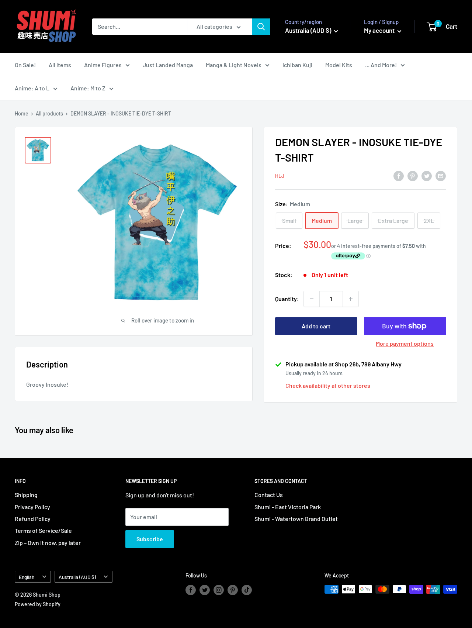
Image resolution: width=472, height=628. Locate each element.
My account (380, 30)
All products (49, 113)
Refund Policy (33, 518)
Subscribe (149, 538)
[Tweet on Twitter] (426, 175)
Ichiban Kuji (297, 64)
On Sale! (25, 64)
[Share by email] (440, 175)
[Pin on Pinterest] (412, 175)
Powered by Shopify (37, 604)
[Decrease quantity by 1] (311, 299)
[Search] (261, 26)
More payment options (405, 343)
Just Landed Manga (168, 64)
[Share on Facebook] (398, 175)
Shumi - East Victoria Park (287, 506)
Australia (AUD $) (77, 577)
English (26, 577)
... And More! (381, 64)
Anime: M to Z (87, 88)
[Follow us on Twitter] (204, 590)
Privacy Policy (32, 506)
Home (21, 113)
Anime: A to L (32, 88)
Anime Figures (103, 64)
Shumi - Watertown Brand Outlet (296, 518)
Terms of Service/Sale (43, 530)
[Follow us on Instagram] (219, 590)
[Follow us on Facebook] (190, 590)
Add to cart (316, 325)
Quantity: (287, 298)
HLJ (279, 176)
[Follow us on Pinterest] (233, 590)
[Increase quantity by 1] (350, 299)
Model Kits (338, 64)
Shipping (26, 494)
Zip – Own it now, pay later (48, 542)
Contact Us (268, 494)
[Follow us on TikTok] (247, 590)
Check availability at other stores (327, 385)
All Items (60, 64)
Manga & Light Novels (233, 64)
